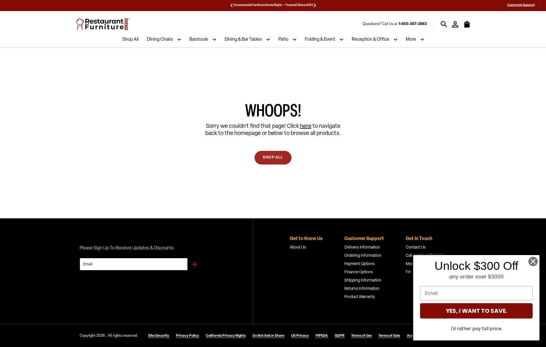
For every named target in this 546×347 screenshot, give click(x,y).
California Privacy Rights (226, 336)
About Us (298, 247)
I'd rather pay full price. (476, 328)
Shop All (130, 39)
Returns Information (361, 289)
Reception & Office (370, 39)
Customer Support (521, 5)
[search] (444, 24)
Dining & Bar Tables (243, 39)
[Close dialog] (533, 261)
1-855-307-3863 (413, 24)
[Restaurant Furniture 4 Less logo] (103, 24)
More (411, 39)
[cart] (467, 27)
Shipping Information (362, 280)
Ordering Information (362, 256)
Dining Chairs (160, 39)
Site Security (158, 336)
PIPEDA (322, 336)
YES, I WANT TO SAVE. (476, 311)
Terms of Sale (389, 336)
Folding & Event (320, 39)
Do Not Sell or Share (268, 336)
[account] (455, 24)
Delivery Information (362, 247)
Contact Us (416, 247)
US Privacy (300, 336)
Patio (283, 39)
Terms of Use (361, 336)
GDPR (339, 336)
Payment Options (359, 264)
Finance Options (358, 272)
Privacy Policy (187, 336)
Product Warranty (359, 297)
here (305, 126)
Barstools (198, 39)
